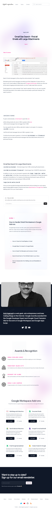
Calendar (24, 499)
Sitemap (46, 499)
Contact (28, 4)
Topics (22, 4)
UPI (28, 499)
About (16, 4)
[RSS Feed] (31, 503)
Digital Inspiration (24, 507)
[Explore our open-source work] (27, 503)
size (28, 119)
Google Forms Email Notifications (39, 428)
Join (45, 203)
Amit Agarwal (8, 313)
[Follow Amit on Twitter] (23, 327)
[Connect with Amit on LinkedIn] (26, 327)
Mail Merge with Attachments (16, 411)
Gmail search (19, 119)
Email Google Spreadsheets (16, 446)
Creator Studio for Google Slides (39, 446)
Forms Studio (17, 499)
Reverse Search (34, 499)
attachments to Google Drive (36, 187)
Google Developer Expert (15, 318)
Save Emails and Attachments (16, 428)
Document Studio (36, 411)
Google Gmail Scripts (31, 83)
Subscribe (29, 483)
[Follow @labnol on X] (21, 503)
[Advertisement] (26, 17)
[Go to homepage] (8, 4)
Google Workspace (24, 321)
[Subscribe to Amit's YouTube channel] (29, 327)
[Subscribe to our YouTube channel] (24, 503)
